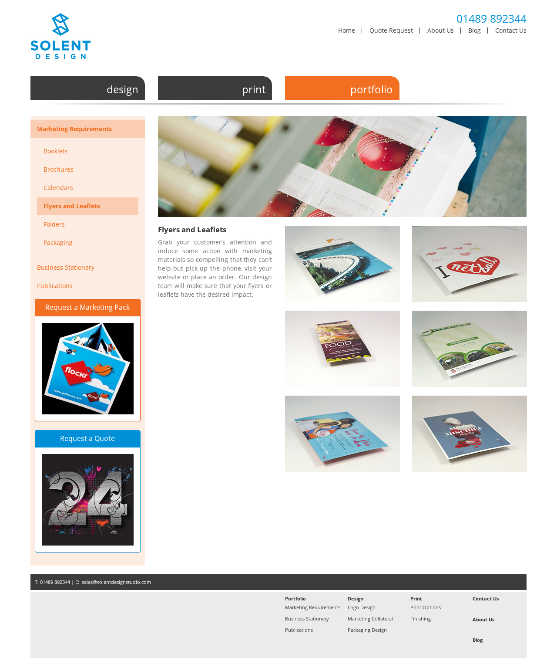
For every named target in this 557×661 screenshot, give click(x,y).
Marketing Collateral (370, 618)
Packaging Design (367, 630)
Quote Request (391, 30)
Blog (474, 30)
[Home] (69, 39)
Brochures (59, 169)
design (122, 89)
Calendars (58, 187)
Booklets (56, 151)
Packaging (58, 242)
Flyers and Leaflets (72, 206)
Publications (55, 285)
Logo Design (362, 607)
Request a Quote (87, 438)
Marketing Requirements (74, 129)
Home (346, 30)
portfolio (371, 89)
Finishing (420, 618)
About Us (440, 30)
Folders (54, 224)
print (253, 89)
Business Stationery (65, 267)
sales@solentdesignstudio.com (116, 582)
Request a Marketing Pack (87, 307)
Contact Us (511, 30)
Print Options (425, 607)
